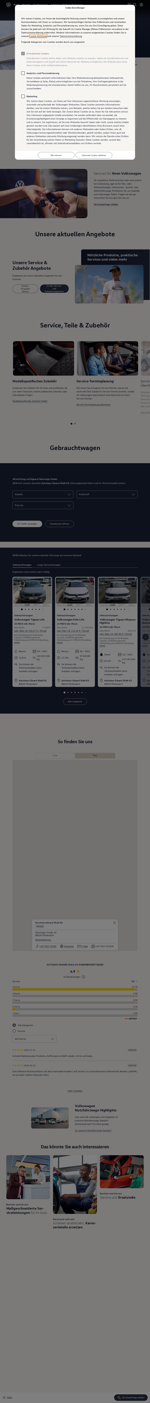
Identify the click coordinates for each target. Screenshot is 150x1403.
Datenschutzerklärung (71, 36)
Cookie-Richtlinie (38, 36)
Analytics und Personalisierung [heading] (43, 73)
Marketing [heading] (32, 96)
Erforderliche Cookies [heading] (38, 53)
